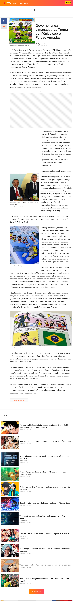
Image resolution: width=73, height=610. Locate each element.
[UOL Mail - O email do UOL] (60, 2)
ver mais (35, 591)
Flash (12, 8)
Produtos (4, 8)
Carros (42, 8)
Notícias (27, 8)
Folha (57, 8)
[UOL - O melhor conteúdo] (7, 3)
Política (34, 8)
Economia (49, 8)
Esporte (64, 8)
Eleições (19, 8)
